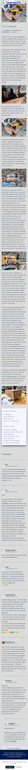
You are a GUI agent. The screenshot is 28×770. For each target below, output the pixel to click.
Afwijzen (19, 767)
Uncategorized (6, 32)
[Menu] (25, 2)
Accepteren (10, 767)
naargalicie (6, 432)
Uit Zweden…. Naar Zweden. (11, 421)
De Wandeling (7, 414)
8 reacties (14, 32)
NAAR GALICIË (13, 2)
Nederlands (6, 0)
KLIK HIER (13, 741)
